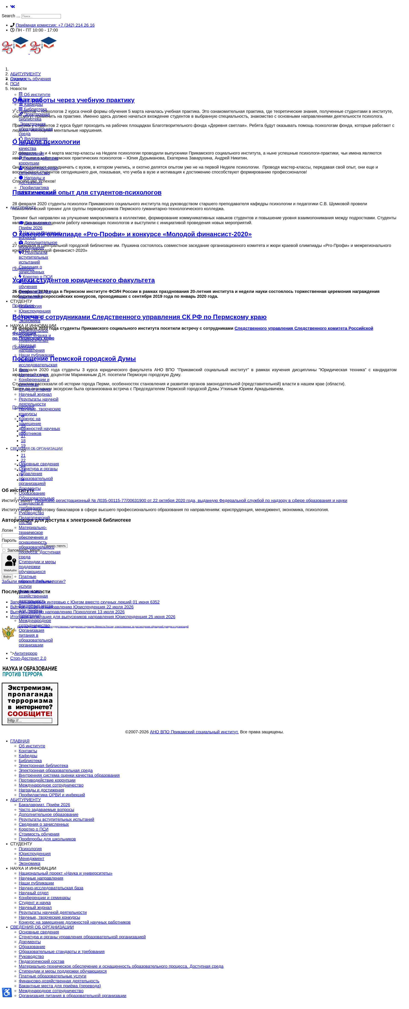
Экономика (29, 320)
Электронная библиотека (34, 116)
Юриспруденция (35, 311)
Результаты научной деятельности (38, 401)
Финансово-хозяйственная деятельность (33, 596)
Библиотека (35, 109)
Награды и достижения (32, 180)
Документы (30, 488)
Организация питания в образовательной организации (36, 637)
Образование (32, 493)
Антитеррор (25, 653)
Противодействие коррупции (38, 160)
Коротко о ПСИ (37, 276)
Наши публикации (36, 355)
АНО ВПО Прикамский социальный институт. (194, 732)
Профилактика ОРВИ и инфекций (37, 190)
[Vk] (12, 6)
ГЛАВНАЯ (18, 79)
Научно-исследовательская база (38, 365)
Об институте (36, 94)
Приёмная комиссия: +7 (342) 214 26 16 (55, 25)
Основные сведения (39, 464)
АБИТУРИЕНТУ (23, 207)
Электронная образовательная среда (36, 129)
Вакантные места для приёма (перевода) (36, 610)
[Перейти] (30, 676)
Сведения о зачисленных (31, 269)
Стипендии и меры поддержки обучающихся (37, 566)
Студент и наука (35, 389)
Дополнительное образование (38, 245)
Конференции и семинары (34, 382)
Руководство (31, 512)
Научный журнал (35, 394)
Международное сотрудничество (38, 170)
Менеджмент (31, 316)
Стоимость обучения (31, 284)
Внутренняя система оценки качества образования (34, 146)
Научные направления (32, 348)
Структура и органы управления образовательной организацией (38, 476)
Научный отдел (34, 374)
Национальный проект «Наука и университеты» (35, 335)
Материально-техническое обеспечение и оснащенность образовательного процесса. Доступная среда (39, 542)
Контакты (32, 99)
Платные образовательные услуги (36, 581)
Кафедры (33, 104)
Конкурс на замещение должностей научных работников (39, 426)
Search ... (11, 15)
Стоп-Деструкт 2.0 (28, 658)
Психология (30, 306)
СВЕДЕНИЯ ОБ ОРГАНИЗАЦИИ (36, 448)
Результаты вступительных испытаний (33, 257)
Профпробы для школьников (35, 294)
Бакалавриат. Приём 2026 (35, 225)
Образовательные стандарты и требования (37, 503)
